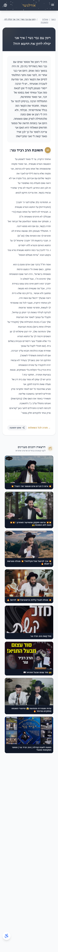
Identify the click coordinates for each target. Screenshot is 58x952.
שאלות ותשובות (44, 21)
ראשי (53, 19)
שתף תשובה (15, 427)
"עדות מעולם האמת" (28, 254)
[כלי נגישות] (6, 936)
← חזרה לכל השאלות (39, 427)
